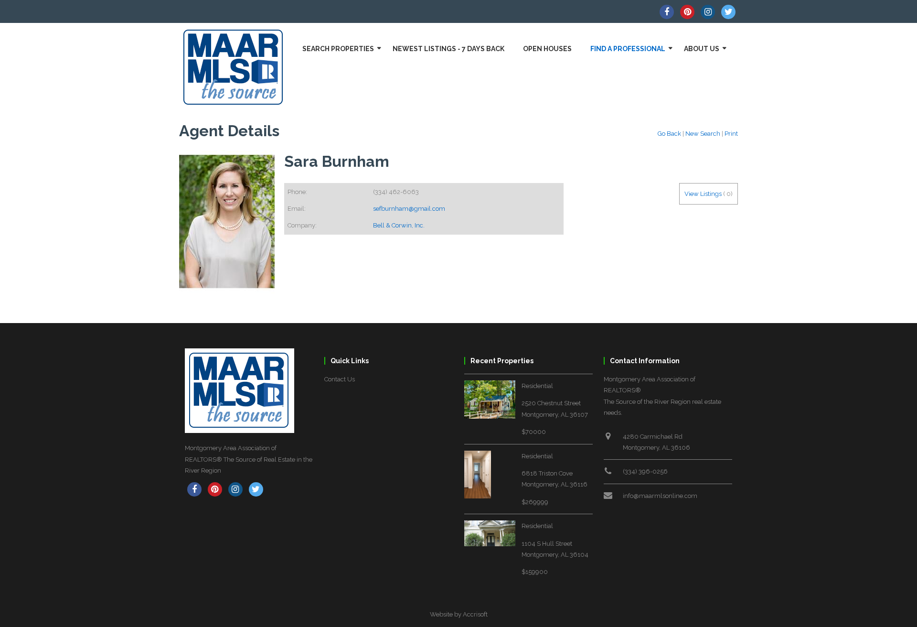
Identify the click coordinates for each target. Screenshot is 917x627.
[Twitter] (728, 12)
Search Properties (338, 49)
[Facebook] (667, 12)
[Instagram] (708, 12)
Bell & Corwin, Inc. (399, 225)
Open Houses (547, 49)
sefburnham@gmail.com (409, 208)
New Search (702, 133)
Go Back (669, 133)
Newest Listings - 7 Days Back (448, 49)
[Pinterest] (687, 12)
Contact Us (339, 379)
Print (731, 133)
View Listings (703, 193)
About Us (701, 49)
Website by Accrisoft (459, 614)
